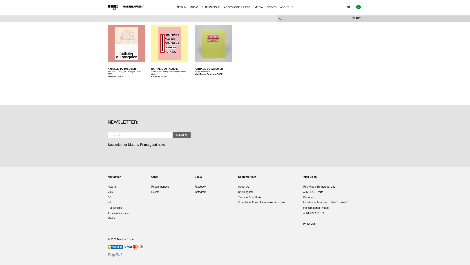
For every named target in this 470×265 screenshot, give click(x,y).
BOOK (120, 76)
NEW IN (181, 7)
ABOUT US (286, 7)
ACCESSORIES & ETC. (237, 7)
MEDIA (259, 7)
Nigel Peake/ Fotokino (205, 74)
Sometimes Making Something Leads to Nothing (168, 72)
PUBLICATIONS (211, 7)
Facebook (200, 186)
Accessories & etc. (118, 213)
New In (112, 186)
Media (111, 218)
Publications (115, 207)
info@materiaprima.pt (316, 207)
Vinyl (110, 192)
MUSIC (194, 7)
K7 (109, 202)
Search (357, 18)
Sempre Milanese (202, 71)
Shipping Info (246, 192)
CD (109, 197)
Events (155, 192)
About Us (243, 186)
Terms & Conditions (249, 197)
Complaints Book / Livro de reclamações (261, 202)
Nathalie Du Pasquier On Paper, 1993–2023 (125, 72)
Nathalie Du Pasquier (122, 68)
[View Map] (309, 223)
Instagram (200, 192)
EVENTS (271, 7)
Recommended (160, 186)
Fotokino (112, 76)
